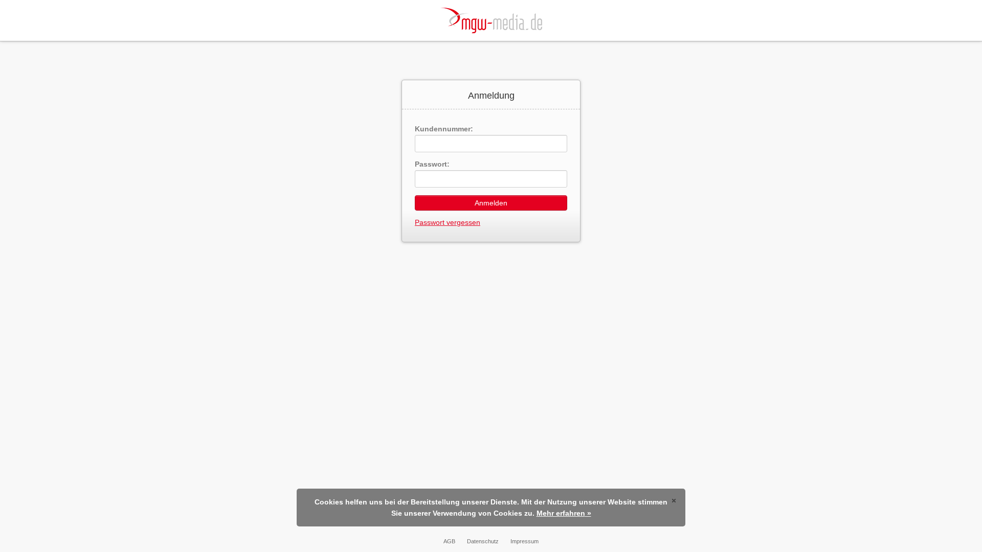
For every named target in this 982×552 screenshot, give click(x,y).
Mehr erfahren (561, 513)
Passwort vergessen (447, 222)
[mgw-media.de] (491, 20)
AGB (449, 541)
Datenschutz (483, 541)
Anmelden (491, 203)
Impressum (524, 541)
